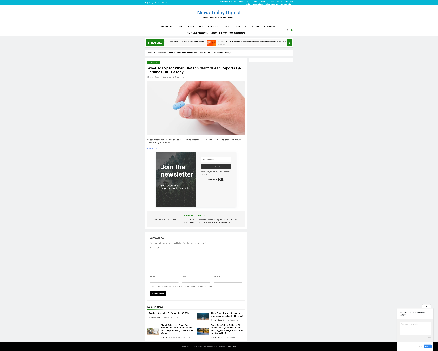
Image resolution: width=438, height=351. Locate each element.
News (263, 1)
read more (152, 148)
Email (184, 276)
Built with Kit (216, 179)
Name (153, 276)
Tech (236, 1)
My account (289, 1)
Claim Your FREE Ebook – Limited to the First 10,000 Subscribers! (269, 4)
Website (217, 276)
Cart (273, 1)
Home (241, 1)
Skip (420, 346)
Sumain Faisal (154, 77)
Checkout (279, 1)
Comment (154, 248)
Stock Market (254, 1)
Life (246, 1)
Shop (268, 1)
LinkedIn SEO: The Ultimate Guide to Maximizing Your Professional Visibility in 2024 (228, 41)
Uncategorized (153, 62)
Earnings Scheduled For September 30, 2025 (169, 313)
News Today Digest (219, 13)
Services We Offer (226, 1)
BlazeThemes (233, 347)
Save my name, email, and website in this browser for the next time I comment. (182, 286)
